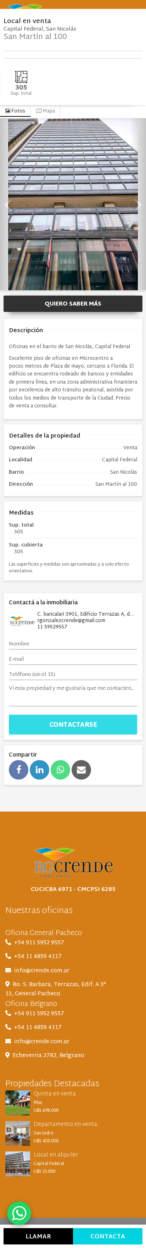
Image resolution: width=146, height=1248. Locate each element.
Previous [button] (8, 204)
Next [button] (138, 204)
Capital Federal (49, 1164)
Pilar (38, 1103)
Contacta (107, 1236)
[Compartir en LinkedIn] (39, 770)
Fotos (17, 111)
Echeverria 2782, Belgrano (48, 1056)
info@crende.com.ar (41, 971)
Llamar (38, 1236)
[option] (73, 204)
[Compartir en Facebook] (18, 770)
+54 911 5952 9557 (39, 943)
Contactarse (73, 725)
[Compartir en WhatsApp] (60, 770)
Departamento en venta (65, 1125)
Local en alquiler (56, 1155)
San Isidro (44, 1133)
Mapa (48, 111)
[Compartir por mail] (81, 770)
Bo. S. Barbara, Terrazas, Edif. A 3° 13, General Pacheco (55, 989)
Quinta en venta (55, 1094)
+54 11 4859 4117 (38, 957)
